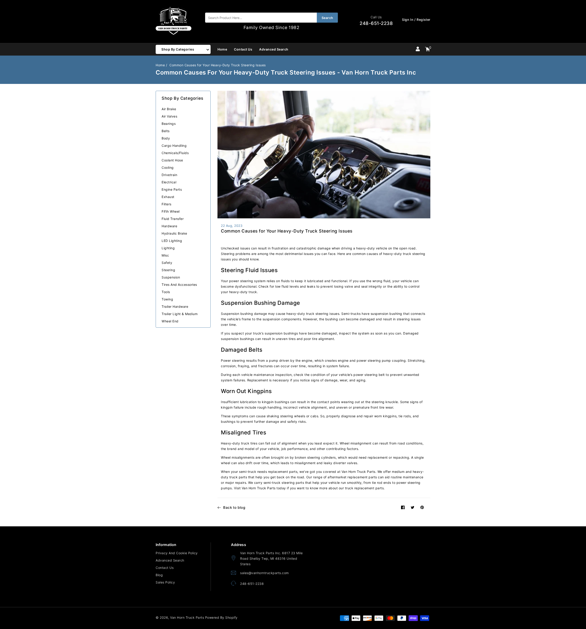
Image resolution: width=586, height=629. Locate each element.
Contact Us (165, 568)
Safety (167, 263)
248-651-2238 (252, 584)
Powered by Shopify (221, 617)
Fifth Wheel (171, 211)
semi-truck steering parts (283, 482)
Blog (159, 575)
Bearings (169, 124)
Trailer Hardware (175, 306)
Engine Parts (172, 189)
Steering (168, 270)
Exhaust (168, 197)
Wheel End (170, 321)
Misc (165, 255)
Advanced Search (170, 560)
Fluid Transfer (173, 219)
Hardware (169, 226)
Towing (167, 299)
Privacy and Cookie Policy (177, 553)
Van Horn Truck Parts (187, 617)
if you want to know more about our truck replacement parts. (336, 488)
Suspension (171, 277)
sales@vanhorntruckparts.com (264, 573)
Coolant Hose (172, 160)
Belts (166, 131)
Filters (166, 204)
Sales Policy (165, 582)
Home (160, 65)
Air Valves (169, 116)
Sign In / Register (416, 19)
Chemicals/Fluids (175, 153)
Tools (166, 292)
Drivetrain (169, 175)
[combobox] (271, 18)
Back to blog (234, 507)
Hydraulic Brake (174, 233)
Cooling (168, 167)
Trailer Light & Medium (180, 314)
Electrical (169, 182)
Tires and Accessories (179, 284)
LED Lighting (172, 241)
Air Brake (169, 109)
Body (166, 138)
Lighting (168, 248)
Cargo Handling (174, 145)
